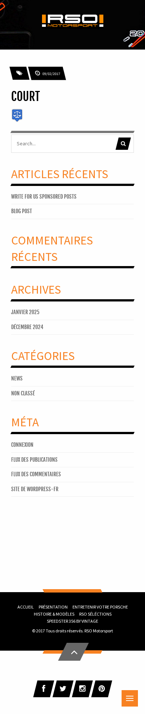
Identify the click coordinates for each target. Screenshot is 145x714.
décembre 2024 (27, 327)
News (17, 378)
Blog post (21, 211)
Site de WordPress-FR (34, 489)
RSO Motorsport (98, 631)
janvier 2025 (25, 312)
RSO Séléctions (95, 614)
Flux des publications (34, 459)
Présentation (53, 607)
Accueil (25, 607)
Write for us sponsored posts (44, 196)
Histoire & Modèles (54, 614)
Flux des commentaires (36, 474)
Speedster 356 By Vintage (72, 621)
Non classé (23, 393)
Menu (130, 698)
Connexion (22, 445)
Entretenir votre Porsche (100, 607)
